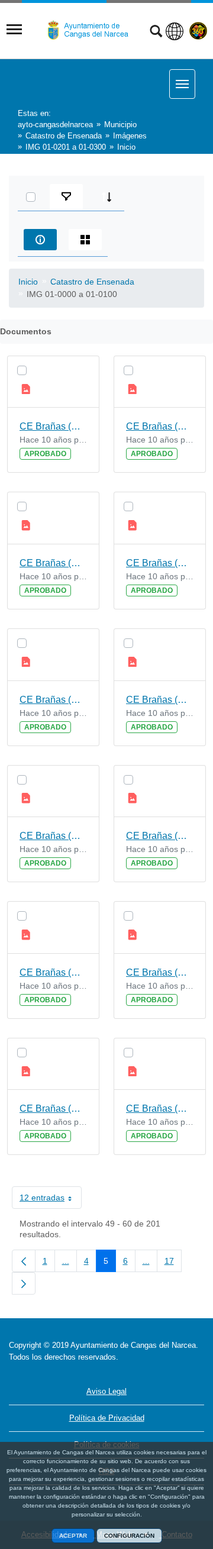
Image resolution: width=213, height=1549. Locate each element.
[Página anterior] (24, 1261)
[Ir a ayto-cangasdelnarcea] (93, 30)
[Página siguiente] (24, 1283)
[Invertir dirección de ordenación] (106, 197)
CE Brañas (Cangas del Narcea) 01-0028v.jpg (53, 1108)
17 (173, 1263)
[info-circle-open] (40, 239)
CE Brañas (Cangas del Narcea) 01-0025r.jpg (159, 563)
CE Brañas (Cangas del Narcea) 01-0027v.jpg (53, 972)
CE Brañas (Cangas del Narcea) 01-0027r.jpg (159, 836)
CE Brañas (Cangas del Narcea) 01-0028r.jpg (159, 972)
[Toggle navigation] (14, 29)
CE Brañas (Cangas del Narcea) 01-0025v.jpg (53, 700)
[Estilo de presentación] (85, 239)
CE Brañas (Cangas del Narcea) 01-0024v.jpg (53, 563)
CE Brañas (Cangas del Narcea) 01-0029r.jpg (159, 1108)
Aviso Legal (106, 1391)
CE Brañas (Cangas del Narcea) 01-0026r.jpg (159, 700)
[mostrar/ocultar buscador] (156, 32)
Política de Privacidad (106, 1418)
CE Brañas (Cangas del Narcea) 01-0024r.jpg (159, 426)
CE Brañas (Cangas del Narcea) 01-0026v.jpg (53, 836)
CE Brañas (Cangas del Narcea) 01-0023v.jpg (53, 426)
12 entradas (51, 1200)
